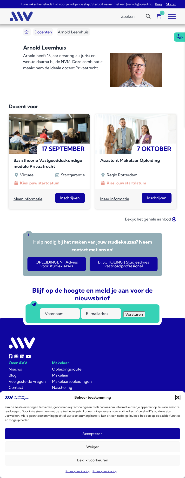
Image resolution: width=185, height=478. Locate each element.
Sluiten (171, 4)
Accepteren (92, 433)
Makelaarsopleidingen (72, 381)
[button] (177, 397)
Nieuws (15, 369)
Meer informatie (27, 198)
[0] (158, 16)
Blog (13, 375)
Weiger (92, 447)
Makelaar (60, 362)
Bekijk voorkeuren (92, 460)
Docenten (43, 32)
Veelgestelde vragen (27, 381)
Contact (16, 387)
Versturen (134, 314)
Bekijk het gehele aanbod (148, 219)
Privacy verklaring (78, 471)
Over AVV (18, 362)
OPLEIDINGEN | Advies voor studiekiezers (57, 264)
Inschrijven (70, 197)
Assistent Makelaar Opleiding (130, 160)
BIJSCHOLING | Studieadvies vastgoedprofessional (123, 264)
